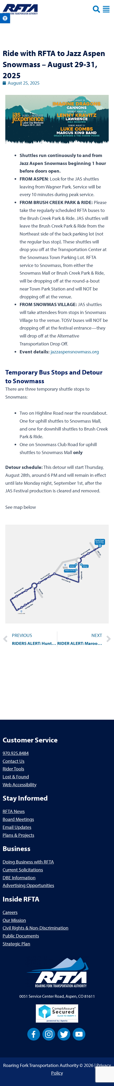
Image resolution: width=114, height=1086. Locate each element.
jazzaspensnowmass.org (75, 352)
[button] (5, 18)
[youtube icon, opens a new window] (79, 1033)
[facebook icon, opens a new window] (33, 1033)
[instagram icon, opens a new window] (48, 1033)
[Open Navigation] (106, 9)
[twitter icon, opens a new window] (64, 1033)
